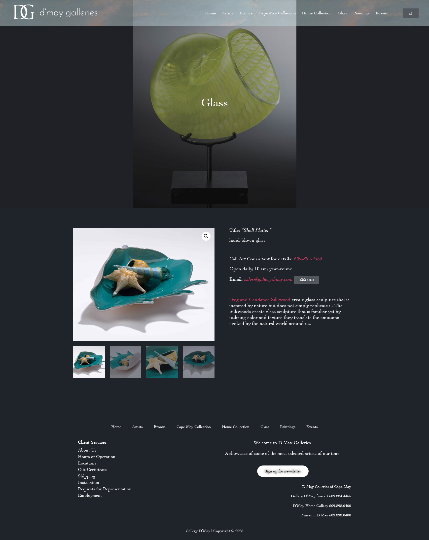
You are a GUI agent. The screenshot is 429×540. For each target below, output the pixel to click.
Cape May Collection (277, 13)
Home (210, 13)
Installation (88, 482)
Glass (342, 13)
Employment (90, 495)
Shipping (86, 476)
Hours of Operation (96, 456)
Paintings (361, 13)
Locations (87, 463)
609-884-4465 (308, 259)
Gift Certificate (92, 469)
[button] (206, 236)
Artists (228, 13)
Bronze (246, 13)
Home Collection (317, 13)
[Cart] (411, 13)
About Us (87, 450)
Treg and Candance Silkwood (259, 299)
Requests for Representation (105, 489)
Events (382, 13)
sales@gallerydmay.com (269, 279)
